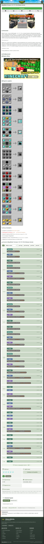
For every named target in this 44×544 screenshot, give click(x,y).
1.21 (24, 492)
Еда (18, 491)
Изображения (14, 11)
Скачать (22, 8)
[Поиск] (42, 2)
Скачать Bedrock (19, 530)
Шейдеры (4, 536)
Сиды (31, 533)
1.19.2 (4, 492)
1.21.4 (29, 492)
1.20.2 (18, 492)
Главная (5, 507)
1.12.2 (12, 491)
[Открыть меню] (2, 2)
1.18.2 (34, 491)
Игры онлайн (32, 536)
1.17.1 (26, 491)
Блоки (15, 491)
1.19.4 (10, 492)
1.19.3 (7, 492)
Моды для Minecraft (6, 491)
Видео (22, 11)
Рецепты (30, 11)
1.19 (37, 491)
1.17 (20, 491)
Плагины (3, 538)
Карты (3, 535)
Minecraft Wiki (32, 535)
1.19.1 (40, 491)
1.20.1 (15, 492)
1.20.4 (21, 492)
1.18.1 (31, 491)
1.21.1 (26, 492)
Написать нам (32, 538)
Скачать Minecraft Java (6, 530)
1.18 (28, 491)
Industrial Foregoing (21, 232)
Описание (6, 11)
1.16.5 (23, 491)
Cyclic (14, 232)
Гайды (17, 538)
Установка (38, 11)
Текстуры (3, 533)
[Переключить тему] (4, 2)
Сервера (31, 530)
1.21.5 (33, 492)
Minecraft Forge (15, 230)
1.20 (12, 492)
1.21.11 (36, 492)
